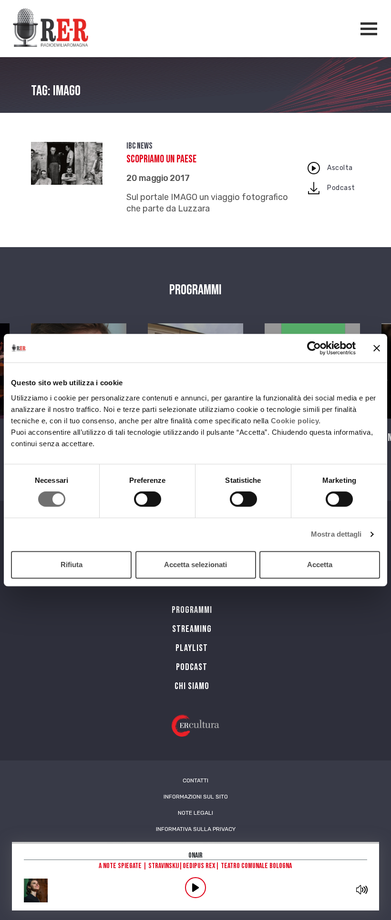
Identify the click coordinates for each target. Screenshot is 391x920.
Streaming (192, 629)
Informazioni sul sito (196, 796)
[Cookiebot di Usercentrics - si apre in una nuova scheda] (314, 348)
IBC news (139, 146)
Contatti (195, 780)
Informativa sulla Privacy (196, 829)
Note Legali (195, 813)
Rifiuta (71, 564)
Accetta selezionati (195, 564)
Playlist (191, 648)
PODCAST (191, 667)
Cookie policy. (296, 421)
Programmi (192, 610)
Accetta (319, 564)
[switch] (147, 499)
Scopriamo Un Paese (161, 159)
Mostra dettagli (336, 534)
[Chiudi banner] (376, 348)
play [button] (195, 887)
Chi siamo (192, 686)
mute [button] (362, 889)
